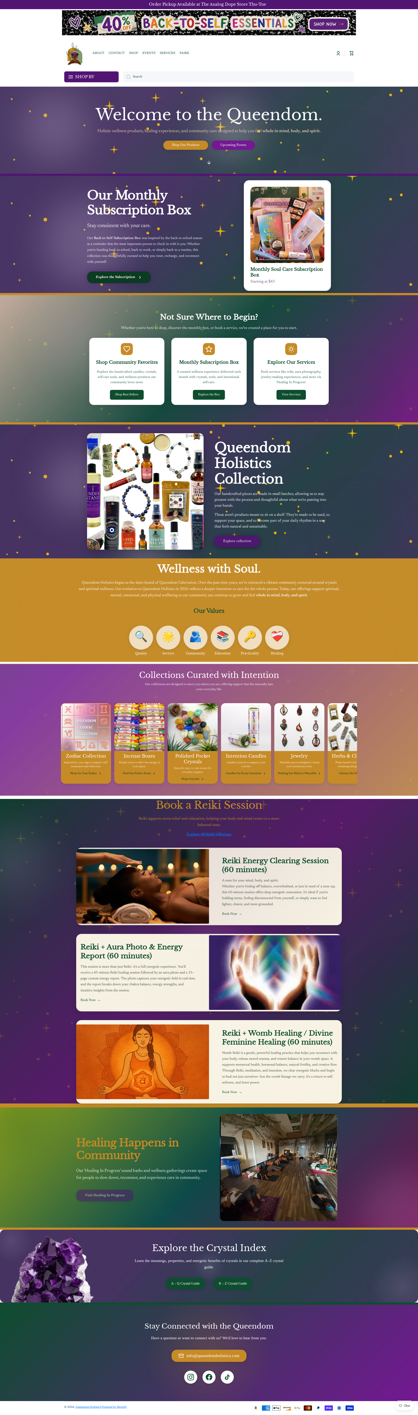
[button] (351, 53)
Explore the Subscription (115, 277)
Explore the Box (209, 394)
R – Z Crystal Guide (233, 1283)
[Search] (127, 76)
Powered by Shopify (114, 1407)
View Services (291, 394)
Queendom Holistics (88, 1407)
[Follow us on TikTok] (227, 1377)
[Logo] (74, 53)
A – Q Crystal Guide (185, 1283)
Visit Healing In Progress (105, 1192)
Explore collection (237, 541)
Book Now (232, 914)
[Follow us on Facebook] (209, 1377)
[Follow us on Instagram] (190, 1377)
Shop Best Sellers (126, 394)
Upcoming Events (233, 145)
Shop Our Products (185, 145)
